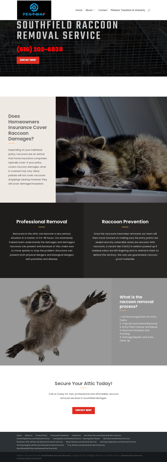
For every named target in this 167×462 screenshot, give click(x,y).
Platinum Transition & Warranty (128, 10)
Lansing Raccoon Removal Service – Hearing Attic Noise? (76, 438)
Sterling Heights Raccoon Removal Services (118, 442)
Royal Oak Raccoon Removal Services (81, 442)
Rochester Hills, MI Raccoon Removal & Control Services (40, 442)
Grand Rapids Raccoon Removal (55, 455)
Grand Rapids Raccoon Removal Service (33, 438)
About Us (28, 435)
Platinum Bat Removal (131, 455)
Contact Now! (28, 60)
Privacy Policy (41, 435)
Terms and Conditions (59, 435)
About (89, 10)
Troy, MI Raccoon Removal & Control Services (86, 445)
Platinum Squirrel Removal (29, 458)
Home (79, 10)
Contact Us (76, 435)
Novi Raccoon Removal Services (116, 438)
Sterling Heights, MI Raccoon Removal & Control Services (40, 445)
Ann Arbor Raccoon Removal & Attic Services (102, 435)
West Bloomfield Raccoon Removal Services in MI (37, 448)
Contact (102, 10)
